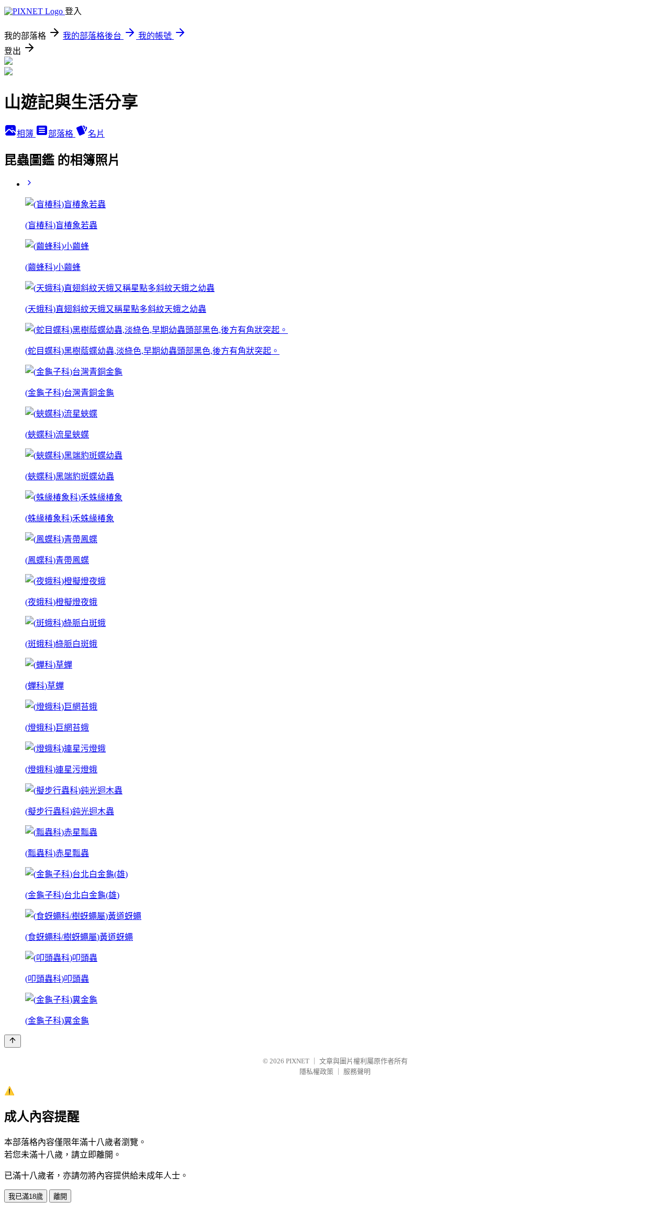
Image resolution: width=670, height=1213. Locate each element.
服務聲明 (357, 1071)
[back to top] (12, 1041)
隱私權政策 (316, 1071)
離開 (60, 1196)
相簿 (26, 133)
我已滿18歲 (25, 1196)
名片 (96, 133)
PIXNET (297, 1061)
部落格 (61, 133)
